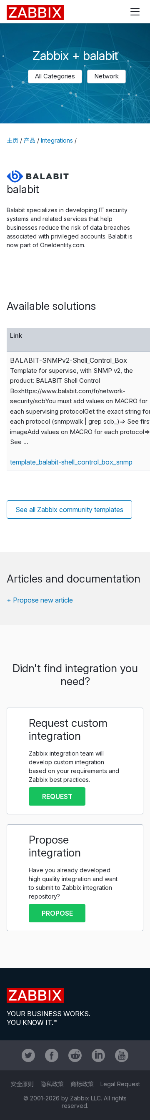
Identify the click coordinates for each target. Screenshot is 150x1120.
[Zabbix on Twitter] (28, 1055)
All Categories (55, 76)
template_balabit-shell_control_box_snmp (71, 462)
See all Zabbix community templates (69, 509)
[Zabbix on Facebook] (51, 1055)
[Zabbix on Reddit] (75, 1055)
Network (106, 76)
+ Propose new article (40, 600)
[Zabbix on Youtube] (121, 1055)
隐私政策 (52, 1083)
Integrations (57, 140)
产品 (29, 140)
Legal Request (120, 1083)
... (25, 442)
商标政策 (82, 1083)
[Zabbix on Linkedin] (98, 1055)
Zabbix (35, 12)
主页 (12, 140)
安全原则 (22, 1083)
